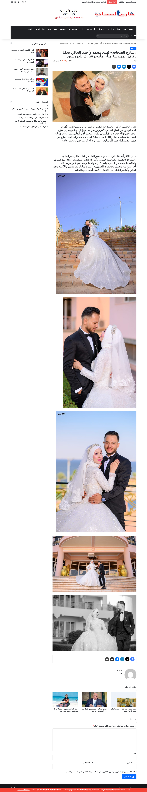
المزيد (30, 29)
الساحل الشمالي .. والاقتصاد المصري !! (32, 118)
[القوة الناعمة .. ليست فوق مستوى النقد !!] (42, 53)
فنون (49, 29)
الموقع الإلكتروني (87, 762)
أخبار (124, 29)
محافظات (101, 29)
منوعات (63, 29)
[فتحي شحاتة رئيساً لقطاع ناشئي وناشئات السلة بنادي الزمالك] (123, 699)
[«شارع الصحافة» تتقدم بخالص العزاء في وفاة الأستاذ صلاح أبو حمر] (94, 699)
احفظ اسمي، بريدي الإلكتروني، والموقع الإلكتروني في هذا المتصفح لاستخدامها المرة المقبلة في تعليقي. (100, 772)
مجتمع (125, 43)
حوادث (82, 29)
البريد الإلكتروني (130, 762)
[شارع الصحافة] (88, 15)
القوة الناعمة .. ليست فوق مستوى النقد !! (31, 114)
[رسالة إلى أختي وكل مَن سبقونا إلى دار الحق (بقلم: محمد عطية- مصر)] (65, 699)
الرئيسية (132, 29)
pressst (132, 61)
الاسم (133, 753)
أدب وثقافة (91, 29)
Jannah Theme (24, 790)
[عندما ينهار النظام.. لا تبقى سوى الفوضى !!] (42, 91)
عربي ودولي (73, 29)
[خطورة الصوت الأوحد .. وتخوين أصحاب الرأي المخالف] (42, 72)
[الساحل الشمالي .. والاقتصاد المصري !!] (42, 63)
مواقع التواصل (40, 29)
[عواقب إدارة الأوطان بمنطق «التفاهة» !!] (42, 82)
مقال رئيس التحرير (113, 29)
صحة (55, 29)
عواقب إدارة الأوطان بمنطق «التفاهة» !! (32, 127)
